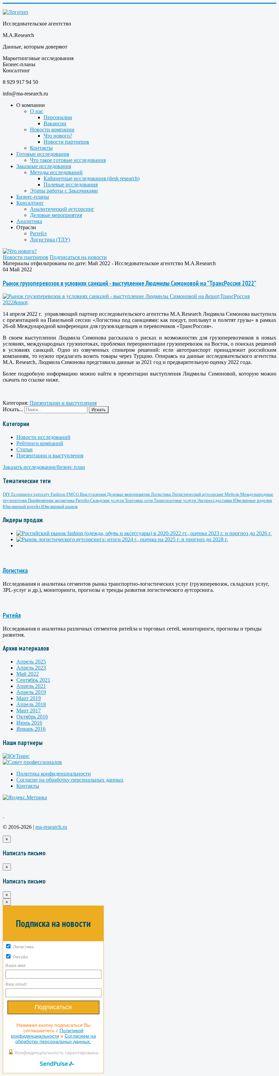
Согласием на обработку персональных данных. (55, 1038)
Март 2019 (28, 698)
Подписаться (53, 1007)
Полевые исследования (71, 184)
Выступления (93, 494)
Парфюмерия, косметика (52, 500)
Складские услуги (107, 500)
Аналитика (29, 221)
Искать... (13, 409)
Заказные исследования (43, 166)
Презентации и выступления (63, 403)
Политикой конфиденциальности (47, 1033)
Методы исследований (56, 172)
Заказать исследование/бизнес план (44, 467)
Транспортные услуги (175, 500)
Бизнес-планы (32, 197)
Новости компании (52, 129)
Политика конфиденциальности (53, 774)
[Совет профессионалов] (32, 762)
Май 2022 (27, 674)
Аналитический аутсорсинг (62, 209)
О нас (36, 111)
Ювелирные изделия (252, 500)
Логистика (161, 494)
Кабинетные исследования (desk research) (92, 178)
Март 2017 (28, 710)
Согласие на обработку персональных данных (70, 780)
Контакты (41, 148)
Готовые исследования (42, 154)
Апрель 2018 (31, 704)
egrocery (42, 494)
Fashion (58, 494)
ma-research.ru (51, 827)
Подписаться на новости (78, 257)
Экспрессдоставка (215, 500)
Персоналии (58, 117)
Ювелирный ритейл (22, 506)
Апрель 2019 (31, 692)
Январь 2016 (31, 729)
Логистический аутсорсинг (198, 494)
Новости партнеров (66, 142)
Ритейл (38, 233)
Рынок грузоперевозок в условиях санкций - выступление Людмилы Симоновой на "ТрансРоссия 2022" (129, 283)
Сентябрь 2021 (33, 680)
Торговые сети (139, 500)
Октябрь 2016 (32, 716)
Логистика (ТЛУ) (50, 239)
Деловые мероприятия (56, 215)
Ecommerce (22, 494)
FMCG (73, 494)
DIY (7, 494)
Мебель (232, 494)
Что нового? (58, 136)
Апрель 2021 (31, 686)
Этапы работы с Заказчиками (64, 191)
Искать (99, 409)
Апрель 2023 (31, 668)
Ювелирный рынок (59, 506)
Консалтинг (30, 203)
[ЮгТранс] (16, 756)
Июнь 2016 (29, 723)
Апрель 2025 (31, 661)
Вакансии (55, 123)
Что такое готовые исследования (68, 160)
